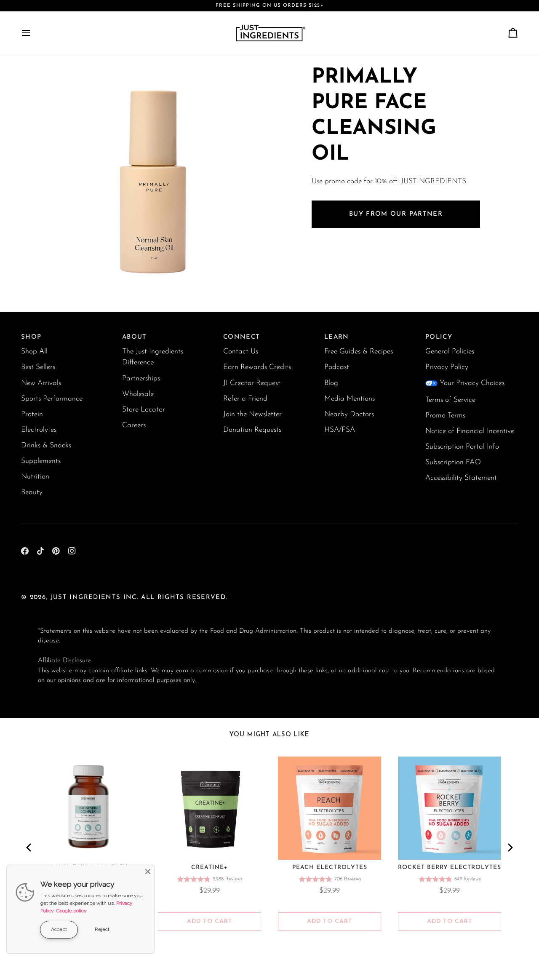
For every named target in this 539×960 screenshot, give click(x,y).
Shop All (34, 351)
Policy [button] (438, 337)
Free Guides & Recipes (358, 351)
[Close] (148, 871)
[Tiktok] (40, 551)
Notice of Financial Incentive (469, 431)
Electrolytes (38, 429)
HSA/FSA (339, 429)
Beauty (32, 492)
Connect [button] (241, 337)
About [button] (134, 337)
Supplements (41, 461)
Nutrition (35, 476)
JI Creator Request (251, 383)
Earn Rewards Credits (257, 367)
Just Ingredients (86, 597)
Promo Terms (445, 415)
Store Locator (143, 409)
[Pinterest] (56, 551)
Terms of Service (450, 400)
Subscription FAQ (453, 462)
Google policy (71, 911)
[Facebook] (25, 551)
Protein (32, 414)
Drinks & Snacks (46, 445)
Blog (331, 383)
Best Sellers (38, 367)
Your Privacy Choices (472, 383)
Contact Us (240, 351)
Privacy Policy (446, 367)
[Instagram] (72, 551)
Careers (134, 425)
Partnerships (141, 378)
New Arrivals (41, 383)
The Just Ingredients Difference (152, 357)
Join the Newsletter (252, 414)
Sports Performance (52, 398)
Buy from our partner (396, 214)
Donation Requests (252, 429)
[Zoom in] (53, 280)
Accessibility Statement (461, 477)
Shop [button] (31, 337)
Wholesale (138, 394)
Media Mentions (349, 398)
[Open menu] (33, 33)
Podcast (336, 367)
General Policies (449, 351)
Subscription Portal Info (462, 446)
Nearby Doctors (349, 414)
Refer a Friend (245, 398)
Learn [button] (336, 337)
